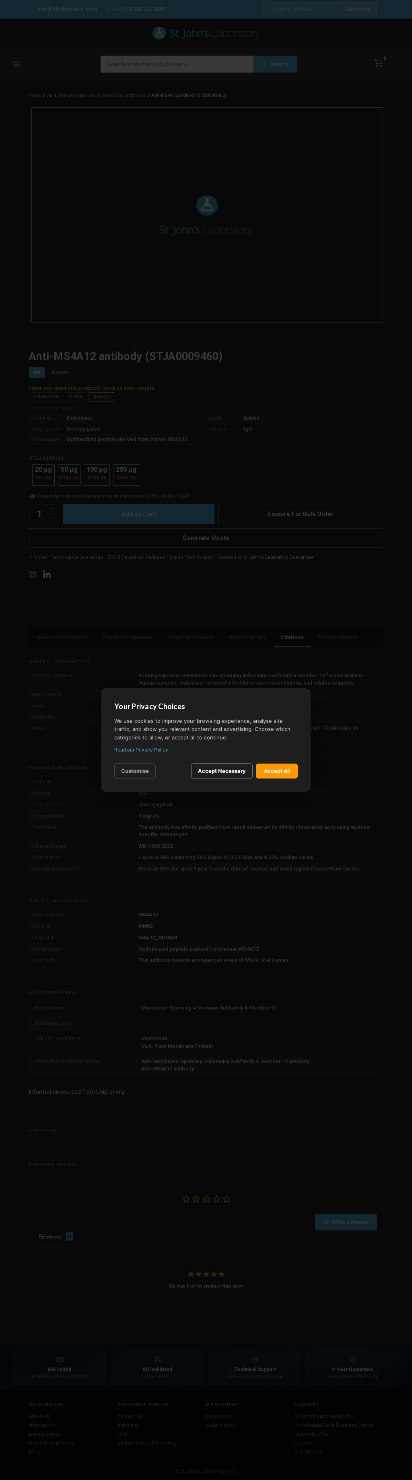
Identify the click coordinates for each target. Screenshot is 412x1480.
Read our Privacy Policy (141, 750)
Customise (135, 771)
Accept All (277, 771)
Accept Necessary (222, 771)
